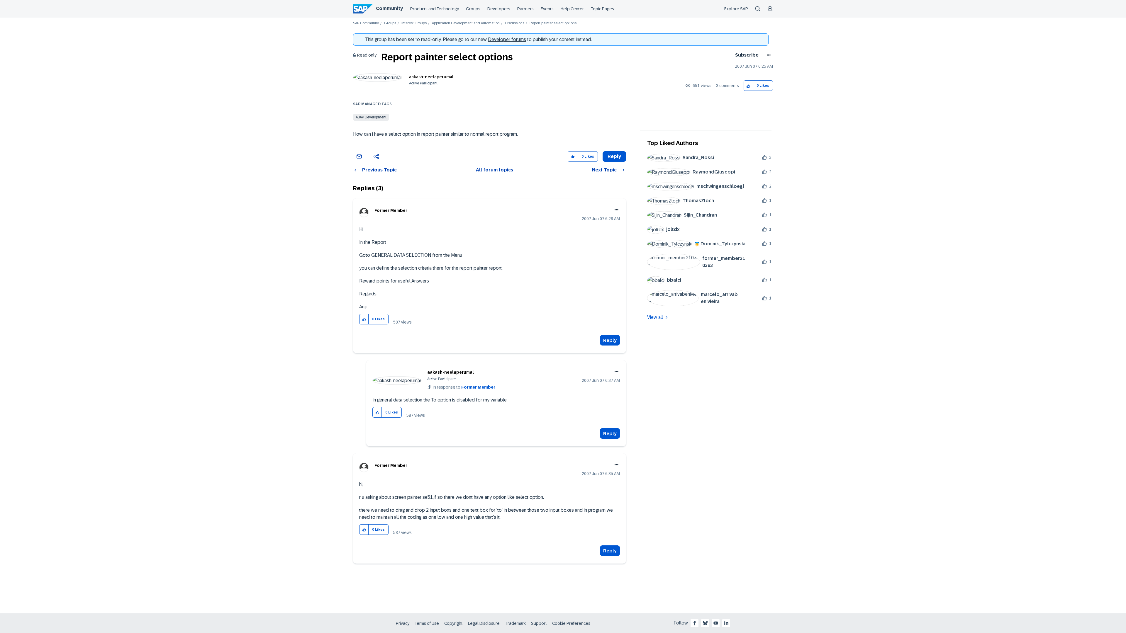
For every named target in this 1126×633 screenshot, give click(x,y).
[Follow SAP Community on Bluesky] (705, 623)
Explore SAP (736, 8)
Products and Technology (434, 8)
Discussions (514, 23)
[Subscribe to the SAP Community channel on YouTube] (715, 623)
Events (547, 8)
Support (539, 623)
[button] (748, 86)
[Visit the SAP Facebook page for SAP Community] (694, 623)
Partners (525, 8)
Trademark (515, 623)
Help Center (572, 8)
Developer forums (507, 39)
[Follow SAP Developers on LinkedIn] (726, 623)
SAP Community (366, 23)
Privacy (402, 623)
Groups (473, 8)
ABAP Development (371, 117)
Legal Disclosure (484, 623)
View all (655, 317)
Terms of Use (427, 623)
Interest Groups (414, 23)
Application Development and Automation (466, 23)
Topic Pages (602, 8)
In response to (464, 387)
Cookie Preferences (571, 623)
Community (389, 8)
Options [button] (767, 55)
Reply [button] (614, 156)
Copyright (453, 623)
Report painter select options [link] (553, 23)
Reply (610, 340)
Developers (498, 8)
